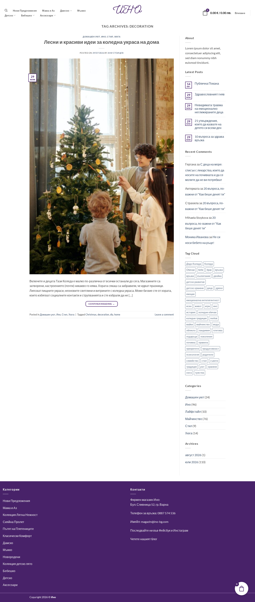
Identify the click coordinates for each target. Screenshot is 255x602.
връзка (219, 269)
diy (111, 314)
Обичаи (190, 269)
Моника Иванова (197, 237)
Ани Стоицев (115, 53)
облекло (190, 330)
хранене (212, 366)
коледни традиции (196, 318)
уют (202, 366)
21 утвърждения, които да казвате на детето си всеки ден (208, 124)
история (190, 312)
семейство (192, 360)
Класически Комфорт (17, 536)
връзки (190, 275)
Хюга (117, 36)
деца (209, 288)
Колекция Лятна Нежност (20, 514)
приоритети (192, 348)
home (117, 314)
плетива (217, 330)
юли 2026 (191, 462)
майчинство (203, 324)
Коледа (208, 263)
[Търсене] (6, 10)
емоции (190, 294)
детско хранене (195, 288)
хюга (189, 372)
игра (207, 306)
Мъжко (81, 10)
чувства (199, 372)
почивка (190, 342)
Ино (103, 36)
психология (192, 354)
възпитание (203, 275)
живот (198, 306)
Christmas (91, 314)
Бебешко (26, 15)
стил (204, 360)
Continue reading (101, 303)
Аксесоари (46, 15)
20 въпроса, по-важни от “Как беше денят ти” (205, 191)
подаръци (191, 336)
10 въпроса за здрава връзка (209, 138)
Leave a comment (164, 314)
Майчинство (193, 419)
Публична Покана (207, 83)
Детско (9, 15)
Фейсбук (164, 530)
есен (189, 306)
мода (216, 324)
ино (215, 306)
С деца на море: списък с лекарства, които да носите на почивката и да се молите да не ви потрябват (204, 171)
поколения (206, 336)
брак (209, 269)
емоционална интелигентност (202, 300)
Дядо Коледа (193, 263)
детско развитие (195, 281)
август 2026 (193, 455)
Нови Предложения (25, 10)
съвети (214, 360)
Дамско (64, 10)
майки (189, 324)
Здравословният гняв (210, 94)
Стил (110, 36)
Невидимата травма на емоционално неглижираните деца (209, 108)
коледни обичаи (207, 312)
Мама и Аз (48, 10)
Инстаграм (180, 530)
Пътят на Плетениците (18, 528)
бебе (200, 269)
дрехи (219, 288)
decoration (103, 314)
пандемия (204, 330)
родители (208, 354)
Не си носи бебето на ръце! (202, 240)
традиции (191, 366)
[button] (240, 13)
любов (213, 318)
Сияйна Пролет (13, 522)
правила (203, 342)
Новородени (11, 557)
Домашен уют (91, 36)
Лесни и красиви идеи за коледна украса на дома (101, 42)
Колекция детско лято (17, 563)
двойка (217, 275)
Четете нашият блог (143, 539)
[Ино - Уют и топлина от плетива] (127, 9)
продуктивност (210, 348)
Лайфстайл (193, 411)
